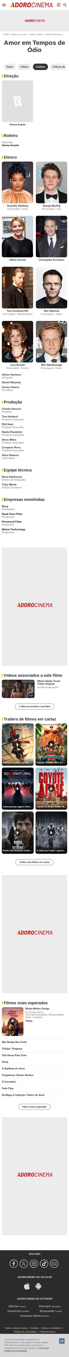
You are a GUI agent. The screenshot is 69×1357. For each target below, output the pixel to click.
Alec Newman (51, 311)
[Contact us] (54, 1264)
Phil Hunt (7, 424)
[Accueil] (31, 5)
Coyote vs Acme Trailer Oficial (51, 806)
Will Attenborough (51, 365)
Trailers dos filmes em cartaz (34, 862)
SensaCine (13, 1311)
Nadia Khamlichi (12, 431)
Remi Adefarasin (12, 476)
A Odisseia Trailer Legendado (51, 850)
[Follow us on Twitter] (24, 1264)
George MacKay (52, 205)
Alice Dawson (10, 455)
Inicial (6, 34)
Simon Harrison (11, 374)
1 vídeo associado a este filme (34, 706)
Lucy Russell (17, 365)
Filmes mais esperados (34, 1107)
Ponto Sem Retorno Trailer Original (18, 850)
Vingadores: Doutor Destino (17, 1075)
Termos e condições (51, 1328)
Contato (34, 1328)
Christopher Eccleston (51, 259)
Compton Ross (11, 447)
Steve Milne (9, 439)
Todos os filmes (36, 34)
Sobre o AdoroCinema (16, 1328)
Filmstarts (45, 1306)
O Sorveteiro (9, 1081)
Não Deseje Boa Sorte (14, 1042)
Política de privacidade (25, 1332)
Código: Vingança (12, 1048)
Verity (5, 1062)
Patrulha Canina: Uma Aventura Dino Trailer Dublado (51, 762)
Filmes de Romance (55, 34)
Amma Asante (17, 124)
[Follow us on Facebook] (14, 1264)
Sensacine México (31, 1315)
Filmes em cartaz (19, 34)
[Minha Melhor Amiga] (12, 1021)
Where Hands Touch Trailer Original (48, 682)
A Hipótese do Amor (13, 1068)
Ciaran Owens (10, 387)
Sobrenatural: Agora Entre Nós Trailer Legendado (18, 806)
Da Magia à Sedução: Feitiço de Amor (23, 1095)
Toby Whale (9, 484)
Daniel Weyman (11, 382)
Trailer (29, 1021)
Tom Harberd (10, 416)
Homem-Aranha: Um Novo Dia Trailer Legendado (18, 762)
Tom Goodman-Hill (17, 311)
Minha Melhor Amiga (37, 1008)
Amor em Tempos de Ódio (34, 46)
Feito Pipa (7, 1088)
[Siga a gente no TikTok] (44, 1264)
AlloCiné (13, 1306)
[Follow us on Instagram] (34, 1264)
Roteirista (7, 142)
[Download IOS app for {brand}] (29, 1285)
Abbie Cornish (17, 259)
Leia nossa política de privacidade (26, 1349)
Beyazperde (47, 1311)
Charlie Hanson (11, 408)
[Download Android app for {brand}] (40, 1285)
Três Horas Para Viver (14, 1055)
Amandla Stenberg (17, 205)
